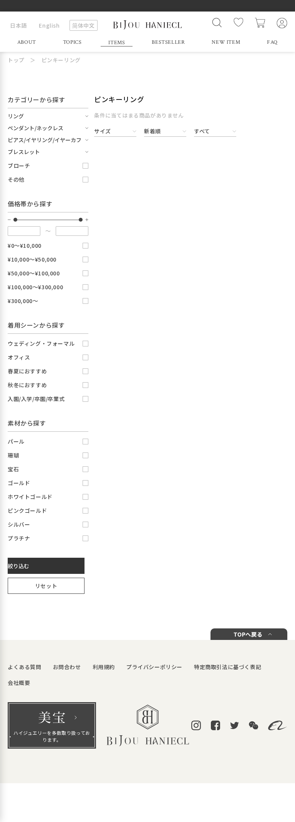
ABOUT (26, 42)
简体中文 (83, 25)
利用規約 (104, 667)
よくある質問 (24, 667)
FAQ (272, 42)
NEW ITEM (226, 42)
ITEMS (116, 42)
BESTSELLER (168, 42)
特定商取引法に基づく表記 (227, 667)
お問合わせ (67, 667)
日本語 (18, 25)
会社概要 (19, 682)
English (49, 25)
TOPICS (72, 42)
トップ (16, 60)
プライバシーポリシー (154, 667)
